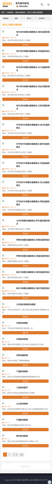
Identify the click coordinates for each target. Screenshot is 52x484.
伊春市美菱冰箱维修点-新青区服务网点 (33, 240)
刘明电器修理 (22, 355)
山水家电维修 (22, 404)
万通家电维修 (22, 420)
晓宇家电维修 (22, 436)
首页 (3, 12)
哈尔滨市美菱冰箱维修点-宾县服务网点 (33, 51)
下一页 (15, 455)
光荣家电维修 (22, 323)
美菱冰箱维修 (20, 12)
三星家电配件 (22, 388)
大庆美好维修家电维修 (26, 304)
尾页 (21, 455)
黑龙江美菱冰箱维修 (35, 12)
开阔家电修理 (22, 339)
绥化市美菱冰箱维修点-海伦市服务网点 (33, 288)
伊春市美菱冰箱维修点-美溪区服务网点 (33, 256)
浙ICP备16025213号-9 (39, 480)
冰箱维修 (10, 12)
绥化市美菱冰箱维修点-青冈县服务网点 (33, 272)
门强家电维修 (22, 371)
